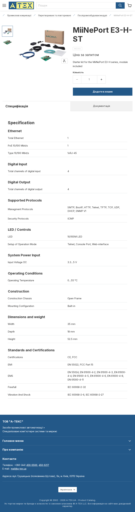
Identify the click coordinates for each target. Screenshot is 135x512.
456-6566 (31, 465)
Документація (101, 106)
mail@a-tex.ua (18, 468)
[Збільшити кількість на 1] (101, 79)
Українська (66, 489)
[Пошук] (120, 5)
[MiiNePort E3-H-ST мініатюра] (7, 31)
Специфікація (16, 106)
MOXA (77, 48)
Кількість (78, 72)
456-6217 (44, 465)
